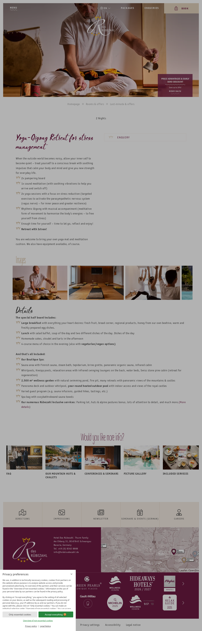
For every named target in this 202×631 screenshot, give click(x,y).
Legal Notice (45, 626)
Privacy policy (31, 626)
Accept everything (54, 614)
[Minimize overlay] (71, 574)
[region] (38, 593)
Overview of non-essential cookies (38, 620)
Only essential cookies (20, 614)
